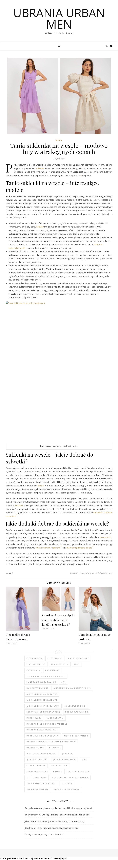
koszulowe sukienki (76, 712)
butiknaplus (52, 670)
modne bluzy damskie (76, 736)
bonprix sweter (59, 664)
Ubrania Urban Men (59, 18)
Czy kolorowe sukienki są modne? (45, 676)
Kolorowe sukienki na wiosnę (43, 712)
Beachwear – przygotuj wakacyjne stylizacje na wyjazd (51, 827)
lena (11, 572)
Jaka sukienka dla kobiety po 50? (72, 688)
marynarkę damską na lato (79, 547)
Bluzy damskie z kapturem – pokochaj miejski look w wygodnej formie (58, 808)
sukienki (40, 168)
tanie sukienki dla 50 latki (41, 783)
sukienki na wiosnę (78, 772)
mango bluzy (33, 718)
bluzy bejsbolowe (78, 658)
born (76, 664)
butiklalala (33, 670)
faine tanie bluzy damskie (41, 682)
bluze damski (54, 658)
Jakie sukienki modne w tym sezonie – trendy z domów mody (54, 821)
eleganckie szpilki (17, 247)
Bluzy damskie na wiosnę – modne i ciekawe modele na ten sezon (56, 814)
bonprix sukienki (35, 664)
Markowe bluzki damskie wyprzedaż (46, 724)
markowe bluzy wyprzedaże (42, 730)
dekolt (41, 485)
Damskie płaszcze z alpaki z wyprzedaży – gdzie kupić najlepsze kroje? (58, 620)
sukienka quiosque (37, 772)
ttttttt (67, 783)
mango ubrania (55, 718)
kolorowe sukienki (75, 706)
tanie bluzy (40, 778)
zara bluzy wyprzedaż (66, 789)
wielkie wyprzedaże (37, 789)
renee (85, 760)
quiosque (67, 754)
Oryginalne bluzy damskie (41, 754)
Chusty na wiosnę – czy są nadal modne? (44, 834)
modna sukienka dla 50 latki (42, 736)
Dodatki (19, 505)
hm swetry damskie (37, 688)
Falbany (40, 226)
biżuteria (98, 244)
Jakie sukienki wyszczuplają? (43, 706)
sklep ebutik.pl (59, 766)
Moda (59, 140)
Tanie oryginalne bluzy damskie (70, 778)
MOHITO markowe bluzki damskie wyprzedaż (51, 742)
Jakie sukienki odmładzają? (41, 700)
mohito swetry (35, 748)
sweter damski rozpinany (48, 547)
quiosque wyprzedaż (64, 760)
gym (63, 682)
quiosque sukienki (36, 760)
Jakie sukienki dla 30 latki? (41, 694)
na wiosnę (55, 748)
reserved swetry (35, 766)
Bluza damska (34, 658)
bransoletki (105, 537)
